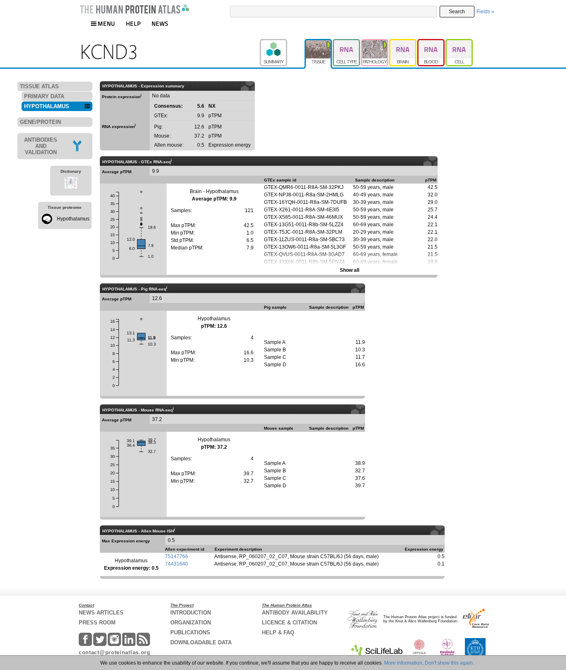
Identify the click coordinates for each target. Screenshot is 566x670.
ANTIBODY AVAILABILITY (295, 613)
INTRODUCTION (190, 613)
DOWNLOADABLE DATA (201, 642)
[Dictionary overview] (71, 184)
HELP (133, 23)
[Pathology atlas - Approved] (375, 43)
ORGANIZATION (190, 622)
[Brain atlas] (403, 43)
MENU (106, 23)
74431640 (176, 564)
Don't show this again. (449, 663)
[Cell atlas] (459, 43)
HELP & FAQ (278, 632)
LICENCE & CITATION (289, 622)
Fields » (485, 12)
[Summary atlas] (282, 43)
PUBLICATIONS (190, 632)
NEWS (160, 23)
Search (457, 12)
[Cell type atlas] (347, 43)
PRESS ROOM (97, 622)
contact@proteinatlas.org (114, 652)
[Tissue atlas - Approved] (319, 43)
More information (403, 663)
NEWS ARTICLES (101, 613)
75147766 (176, 556)
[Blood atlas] (431, 43)
